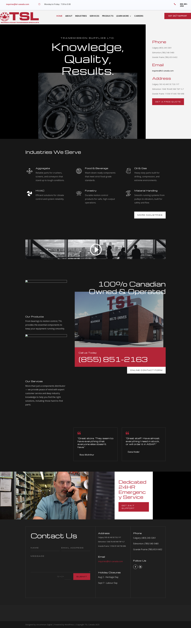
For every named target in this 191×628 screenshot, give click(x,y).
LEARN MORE (122, 15)
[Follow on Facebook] (135, 567)
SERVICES (94, 15)
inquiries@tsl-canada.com (17, 4)
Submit (81, 576)
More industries (150, 215)
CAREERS (138, 15)
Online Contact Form (146, 370)
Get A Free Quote (168, 102)
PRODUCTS (107, 15)
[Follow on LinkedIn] (140, 567)
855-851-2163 (184, 5)
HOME (59, 15)
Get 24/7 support (128, 506)
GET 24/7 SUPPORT (177, 16)
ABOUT (68, 15)
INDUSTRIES (81, 15)
